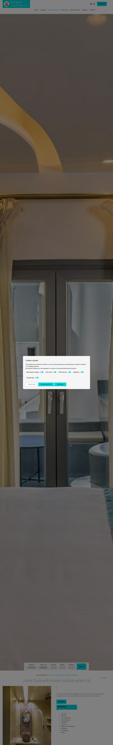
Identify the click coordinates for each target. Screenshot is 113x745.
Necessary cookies (32, 372)
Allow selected (46, 384)
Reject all (31, 384)
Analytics (76, 372)
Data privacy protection (69, 368)
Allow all (60, 384)
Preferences (63, 372)
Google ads (30, 378)
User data (49, 372)
